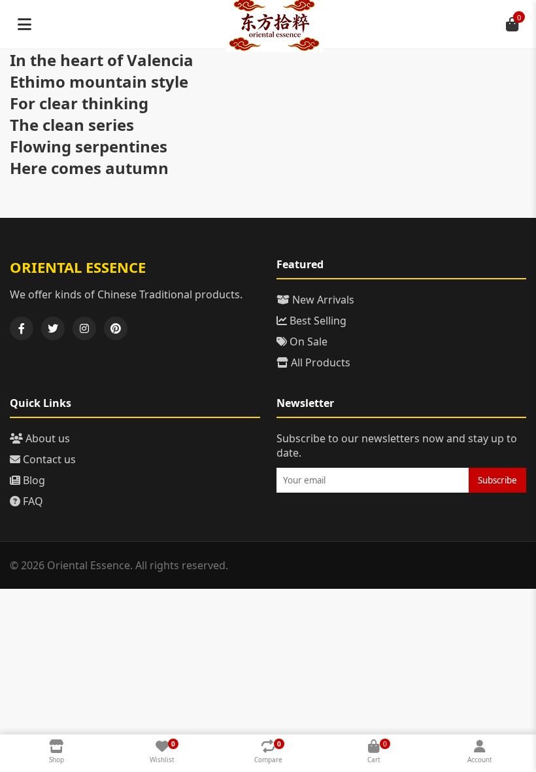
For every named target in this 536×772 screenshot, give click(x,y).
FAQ (31, 501)
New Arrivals (322, 299)
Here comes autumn (89, 168)
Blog (32, 480)
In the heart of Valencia (101, 60)
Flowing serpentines (88, 146)
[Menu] (24, 24)
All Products (319, 362)
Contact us (48, 459)
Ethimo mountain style (99, 81)
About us (46, 438)
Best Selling (316, 320)
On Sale (307, 341)
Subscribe (497, 480)
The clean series (72, 124)
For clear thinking (79, 103)
